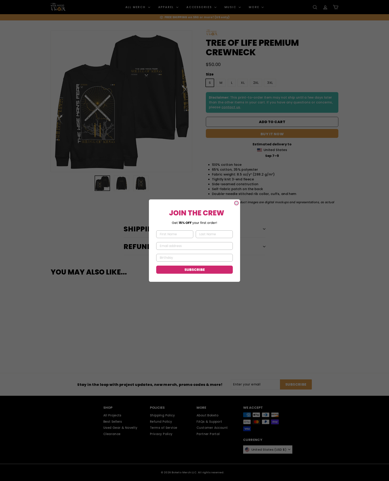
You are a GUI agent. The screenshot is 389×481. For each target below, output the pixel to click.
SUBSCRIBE (194, 269)
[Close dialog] (236, 203)
